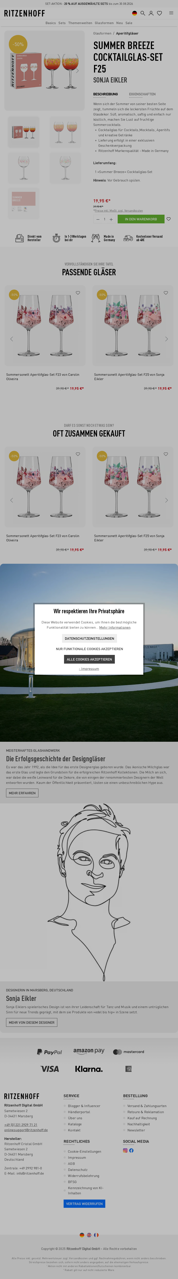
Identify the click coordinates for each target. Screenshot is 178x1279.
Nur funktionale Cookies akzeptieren (89, 649)
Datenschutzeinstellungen (89, 638)
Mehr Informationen (114, 627)
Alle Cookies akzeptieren (89, 659)
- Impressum (89, 668)
